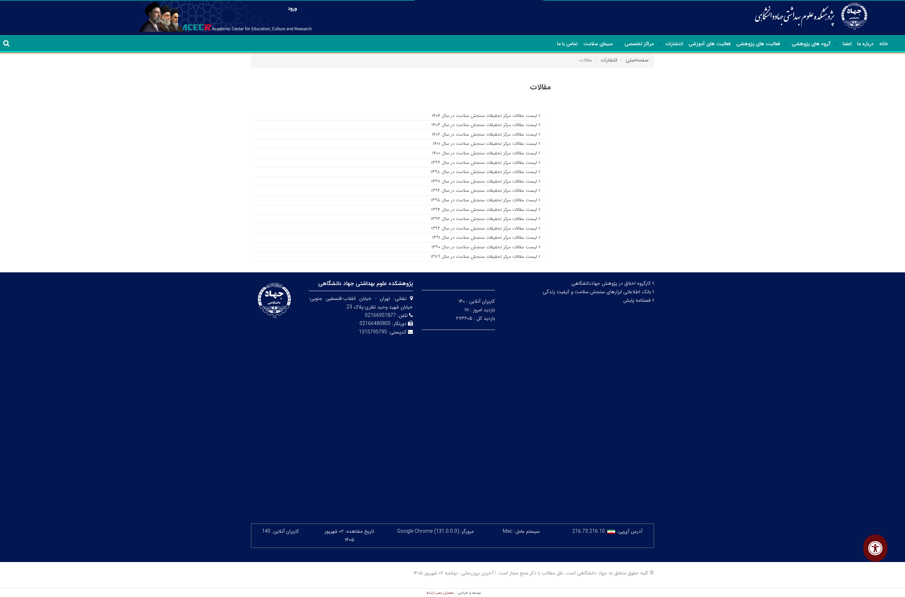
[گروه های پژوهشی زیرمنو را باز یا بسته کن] (786, 44)
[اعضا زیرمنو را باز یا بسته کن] (837, 44)
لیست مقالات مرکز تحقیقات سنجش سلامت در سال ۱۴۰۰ (485, 153)
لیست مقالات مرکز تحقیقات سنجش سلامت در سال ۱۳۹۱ (485, 237)
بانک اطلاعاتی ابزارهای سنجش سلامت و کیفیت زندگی (597, 292)
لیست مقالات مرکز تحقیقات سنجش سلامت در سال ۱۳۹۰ (484, 247)
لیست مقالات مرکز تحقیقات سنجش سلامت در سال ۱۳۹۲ (484, 228)
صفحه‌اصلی (637, 60)
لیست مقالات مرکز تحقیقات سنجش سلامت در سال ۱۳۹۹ (484, 162)
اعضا (847, 44)
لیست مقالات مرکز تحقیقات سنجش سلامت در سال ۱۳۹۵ (484, 200)
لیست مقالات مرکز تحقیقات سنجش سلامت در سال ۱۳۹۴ (484, 209)
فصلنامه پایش (637, 300)
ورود (292, 8)
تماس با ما (567, 44)
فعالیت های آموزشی (710, 44)
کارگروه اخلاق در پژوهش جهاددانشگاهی (611, 283)
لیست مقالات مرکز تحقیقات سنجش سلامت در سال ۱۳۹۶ (484, 190)
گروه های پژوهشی (811, 44)
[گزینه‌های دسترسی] (875, 548)
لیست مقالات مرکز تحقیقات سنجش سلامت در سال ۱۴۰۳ (484, 125)
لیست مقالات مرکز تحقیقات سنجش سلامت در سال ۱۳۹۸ (484, 172)
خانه (883, 44)
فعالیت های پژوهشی (758, 44)
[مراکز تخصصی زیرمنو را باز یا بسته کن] (619, 44)
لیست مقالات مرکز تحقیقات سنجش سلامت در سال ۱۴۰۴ (485, 115)
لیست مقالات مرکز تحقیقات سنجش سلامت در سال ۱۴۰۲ (485, 134)
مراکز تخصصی (639, 44)
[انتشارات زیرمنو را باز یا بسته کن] (659, 44)
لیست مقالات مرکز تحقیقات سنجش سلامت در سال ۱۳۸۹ (484, 256)
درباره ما (865, 44)
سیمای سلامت (598, 44)
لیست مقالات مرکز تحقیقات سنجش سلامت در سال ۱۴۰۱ (485, 143)
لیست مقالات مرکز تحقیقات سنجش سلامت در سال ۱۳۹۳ (484, 219)
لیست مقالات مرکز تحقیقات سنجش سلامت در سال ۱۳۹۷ (484, 181)
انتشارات (674, 44)
